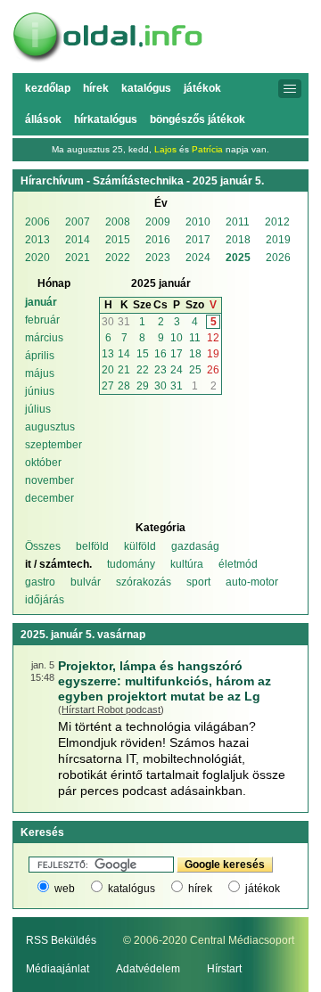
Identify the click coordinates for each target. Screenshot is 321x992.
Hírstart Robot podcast (111, 709)
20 (108, 370)
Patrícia (207, 149)
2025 (238, 257)
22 (142, 370)
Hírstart (224, 969)
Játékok (202, 88)
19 (213, 354)
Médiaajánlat (57, 969)
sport (198, 582)
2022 (117, 257)
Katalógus (146, 88)
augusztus (50, 427)
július (38, 409)
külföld (140, 546)
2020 (37, 257)
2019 (278, 240)
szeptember (53, 445)
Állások (43, 119)
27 (108, 386)
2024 (197, 257)
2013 (37, 240)
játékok (262, 888)
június (39, 391)
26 (213, 370)
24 (176, 370)
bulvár (85, 582)
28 (124, 386)
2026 (278, 257)
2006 (37, 222)
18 (195, 354)
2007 (77, 222)
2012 (277, 222)
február (42, 320)
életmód (238, 564)
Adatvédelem (148, 969)
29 (142, 386)
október (43, 462)
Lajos (165, 149)
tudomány (131, 564)
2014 (77, 240)
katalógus (131, 888)
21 (124, 370)
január (41, 302)
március (44, 338)
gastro (40, 582)
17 (176, 354)
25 (195, 370)
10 (176, 338)
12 (213, 338)
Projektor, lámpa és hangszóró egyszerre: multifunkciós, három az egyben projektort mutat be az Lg (164, 681)
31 (124, 322)
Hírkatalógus (105, 119)
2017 (197, 240)
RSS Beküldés (61, 940)
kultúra (186, 564)
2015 (117, 240)
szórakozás (143, 582)
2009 (157, 222)
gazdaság (195, 546)
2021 (77, 257)
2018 (238, 240)
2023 (157, 257)
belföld (92, 546)
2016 (157, 240)
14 (124, 354)
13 (108, 354)
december (49, 498)
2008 (117, 222)
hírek (200, 888)
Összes (43, 546)
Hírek (96, 88)
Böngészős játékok (197, 119)
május (39, 373)
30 (108, 322)
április (39, 355)
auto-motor (252, 582)
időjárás (44, 600)
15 (142, 354)
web (64, 888)
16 (160, 354)
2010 (197, 222)
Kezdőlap (47, 88)
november (49, 480)
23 (160, 370)
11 (195, 338)
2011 (238, 222)
